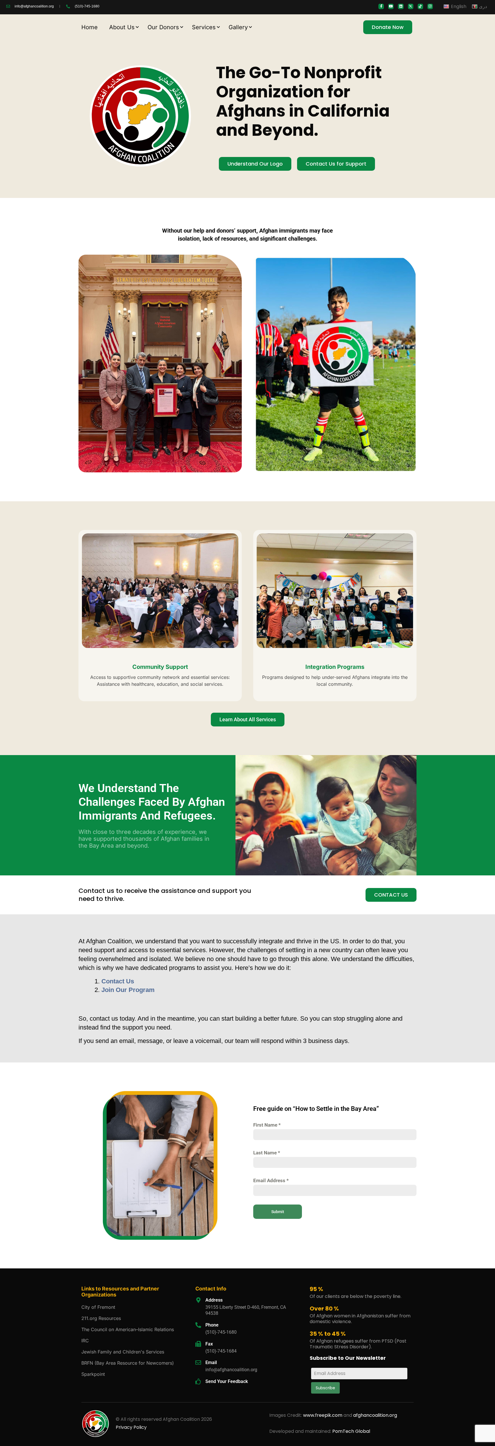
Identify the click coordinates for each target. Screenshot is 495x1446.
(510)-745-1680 (221, 1332)
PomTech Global (351, 1431)
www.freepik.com (323, 1415)
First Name (267, 1125)
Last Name (266, 1153)
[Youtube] (391, 6)
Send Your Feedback (226, 1381)
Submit (277, 1211)
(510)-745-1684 (221, 1351)
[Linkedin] (400, 6)
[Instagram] (430, 6)
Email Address (271, 1180)
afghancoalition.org (375, 1415)
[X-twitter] (410, 6)
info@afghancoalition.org (231, 1369)
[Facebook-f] (381, 6)
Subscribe (325, 1388)
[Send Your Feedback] (198, 1381)
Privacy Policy (131, 1427)
